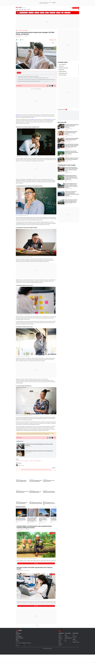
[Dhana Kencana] (17, 465)
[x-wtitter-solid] (52, 86)
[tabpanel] (36, 78)
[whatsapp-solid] (47, 86)
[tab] (19, 73)
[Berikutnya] (56, 513)
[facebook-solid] (50, 86)
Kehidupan (18, 114)
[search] (71, 7)
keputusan (49, 119)
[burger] (78, 9)
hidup (32, 119)
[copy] (55, 86)
